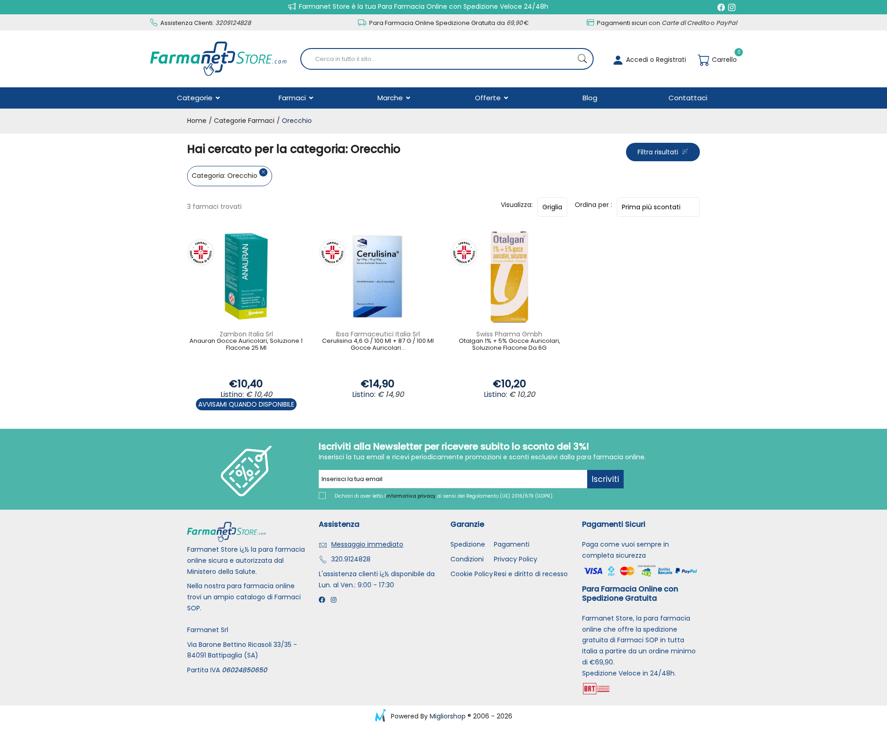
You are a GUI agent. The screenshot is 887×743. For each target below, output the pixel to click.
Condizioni (467, 559)
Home (197, 120)
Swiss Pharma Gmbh (509, 334)
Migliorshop (448, 716)
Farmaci (293, 98)
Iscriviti (605, 479)
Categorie (195, 98)
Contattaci (687, 98)
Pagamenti (511, 544)
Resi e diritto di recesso (531, 574)
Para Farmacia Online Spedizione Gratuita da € (448, 22)
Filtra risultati (660, 152)
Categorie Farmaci (243, 120)
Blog (590, 98)
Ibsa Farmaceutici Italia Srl (378, 334)
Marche (391, 98)
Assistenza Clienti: (205, 22)
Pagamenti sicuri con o (666, 22)
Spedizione (467, 544)
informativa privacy (411, 496)
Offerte (489, 98)
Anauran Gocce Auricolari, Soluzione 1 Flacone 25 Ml (246, 345)
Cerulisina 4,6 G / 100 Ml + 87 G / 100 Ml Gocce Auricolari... (378, 345)
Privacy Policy (515, 559)
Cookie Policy (471, 574)
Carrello (723, 59)
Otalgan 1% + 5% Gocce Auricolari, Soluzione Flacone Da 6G (509, 345)
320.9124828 (351, 559)
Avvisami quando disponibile (246, 404)
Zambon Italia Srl (246, 334)
